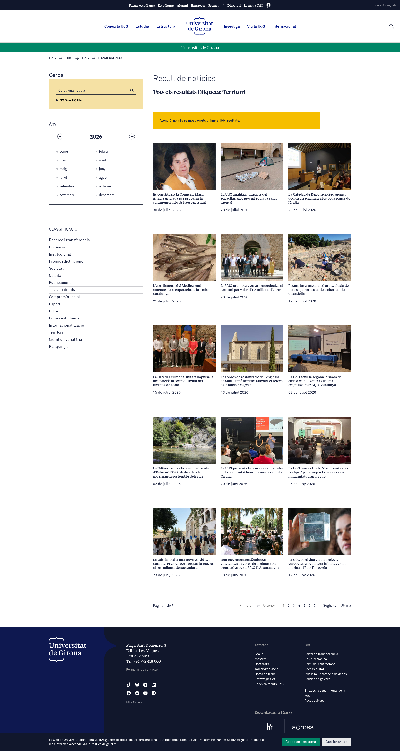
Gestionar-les (337, 742)
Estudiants (166, 5)
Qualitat (56, 276)
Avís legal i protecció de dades (326, 674)
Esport (54, 304)
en (390, 5)
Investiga (232, 27)
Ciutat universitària (65, 340)
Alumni (182, 5)
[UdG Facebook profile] (128, 693)
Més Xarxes (134, 702)
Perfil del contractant (320, 664)
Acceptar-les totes (301, 742)
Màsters (261, 659)
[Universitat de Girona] (67, 650)
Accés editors (314, 700)
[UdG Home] (199, 26)
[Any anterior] (60, 136)
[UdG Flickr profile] (137, 693)
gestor (244, 739)
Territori (56, 332)
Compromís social (64, 297)
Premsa (213, 5)
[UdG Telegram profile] (153, 693)
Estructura (165, 27)
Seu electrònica (316, 659)
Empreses (198, 5)
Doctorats (262, 664)
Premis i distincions (66, 261)
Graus (259, 654)
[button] (132, 90)
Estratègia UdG (265, 679)
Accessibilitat (314, 669)
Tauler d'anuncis (266, 669)
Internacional (284, 27)
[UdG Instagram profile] (145, 684)
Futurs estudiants (142, 5)
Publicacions (60, 283)
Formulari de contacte (142, 669)
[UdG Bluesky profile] (137, 684)
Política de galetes (317, 679)
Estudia (142, 27)
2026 (96, 136)
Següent (329, 605)
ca (379, 5)
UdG (52, 58)
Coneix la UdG (116, 27)
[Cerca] (392, 26)
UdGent (55, 311)
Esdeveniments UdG (269, 684)
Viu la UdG (256, 27)
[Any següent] (132, 136)
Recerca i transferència (69, 240)
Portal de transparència (321, 654)
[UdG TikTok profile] (128, 684)
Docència (57, 247)
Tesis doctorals (62, 290)
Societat (56, 269)
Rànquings (58, 347)
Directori (234, 5)
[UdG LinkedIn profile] (153, 684)
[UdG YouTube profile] (145, 693)
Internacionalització (66, 325)
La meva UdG (253, 5)
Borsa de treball (266, 674)
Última (346, 605)
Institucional (60, 254)
